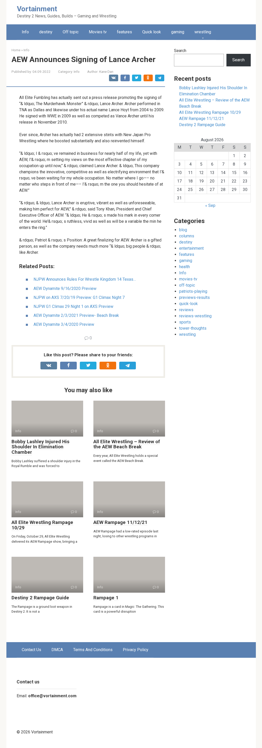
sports (185, 322)
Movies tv (98, 31)
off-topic (187, 285)
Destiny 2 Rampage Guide (40, 598)
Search (180, 50)
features (124, 31)
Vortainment (37, 9)
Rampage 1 (105, 598)
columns (186, 236)
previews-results (194, 297)
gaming (177, 31)
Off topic (71, 31)
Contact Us (31, 649)
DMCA (57, 649)
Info (25, 31)
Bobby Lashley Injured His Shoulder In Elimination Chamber (40, 447)
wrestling (202, 31)
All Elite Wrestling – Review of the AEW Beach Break (126, 444)
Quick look (151, 31)
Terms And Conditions (93, 649)
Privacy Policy (135, 649)
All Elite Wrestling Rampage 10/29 (42, 525)
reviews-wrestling (195, 316)
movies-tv (188, 279)
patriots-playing (193, 291)
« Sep (210, 205)
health (184, 266)
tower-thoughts (192, 328)
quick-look (188, 303)
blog (183, 229)
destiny (45, 31)
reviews (186, 309)
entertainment (191, 248)
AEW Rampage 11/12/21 (120, 522)
